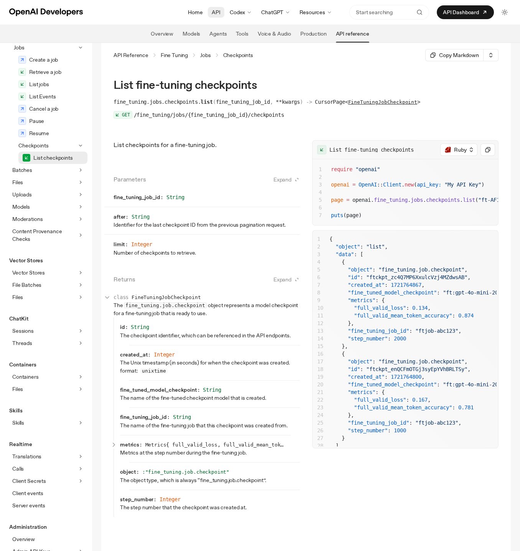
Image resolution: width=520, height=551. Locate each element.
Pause (36, 121)
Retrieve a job (45, 72)
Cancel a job (43, 109)
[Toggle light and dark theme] (505, 12)
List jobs (39, 84)
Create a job (43, 60)
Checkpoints (238, 55)
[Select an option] (491, 55)
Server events (28, 505)
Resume (39, 133)
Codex (237, 12)
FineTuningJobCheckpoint (382, 102)
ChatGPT (272, 12)
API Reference (131, 55)
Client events (27, 493)
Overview (23, 539)
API (216, 12)
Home (195, 12)
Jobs (205, 55)
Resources (312, 12)
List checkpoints (53, 158)
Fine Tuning (174, 55)
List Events (42, 96)
